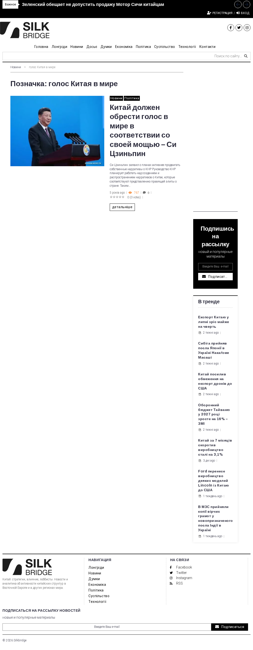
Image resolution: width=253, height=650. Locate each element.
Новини (15, 67)
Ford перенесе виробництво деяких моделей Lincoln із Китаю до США (213, 480)
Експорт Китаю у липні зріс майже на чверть (213, 321)
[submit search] (246, 56)
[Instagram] (247, 27)
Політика (132, 98)
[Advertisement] (215, 137)
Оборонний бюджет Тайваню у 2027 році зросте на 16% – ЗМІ (214, 414)
